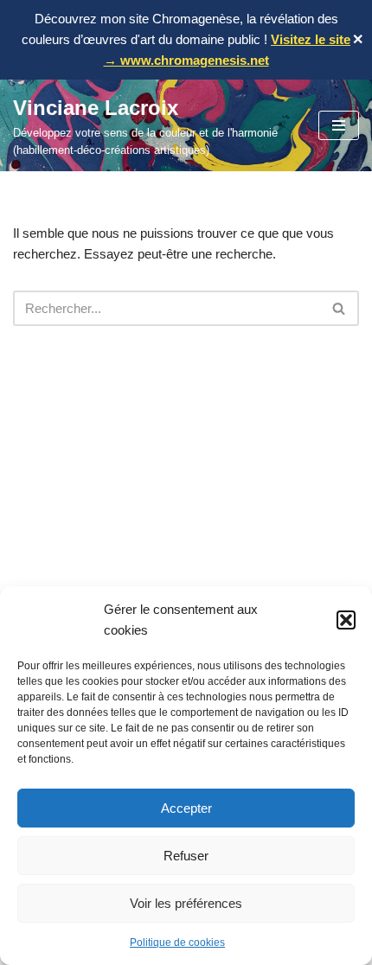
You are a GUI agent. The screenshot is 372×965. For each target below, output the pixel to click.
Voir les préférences (186, 903)
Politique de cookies (177, 942)
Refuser (186, 855)
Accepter (186, 808)
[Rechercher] (339, 308)
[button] (346, 620)
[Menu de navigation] (338, 125)
